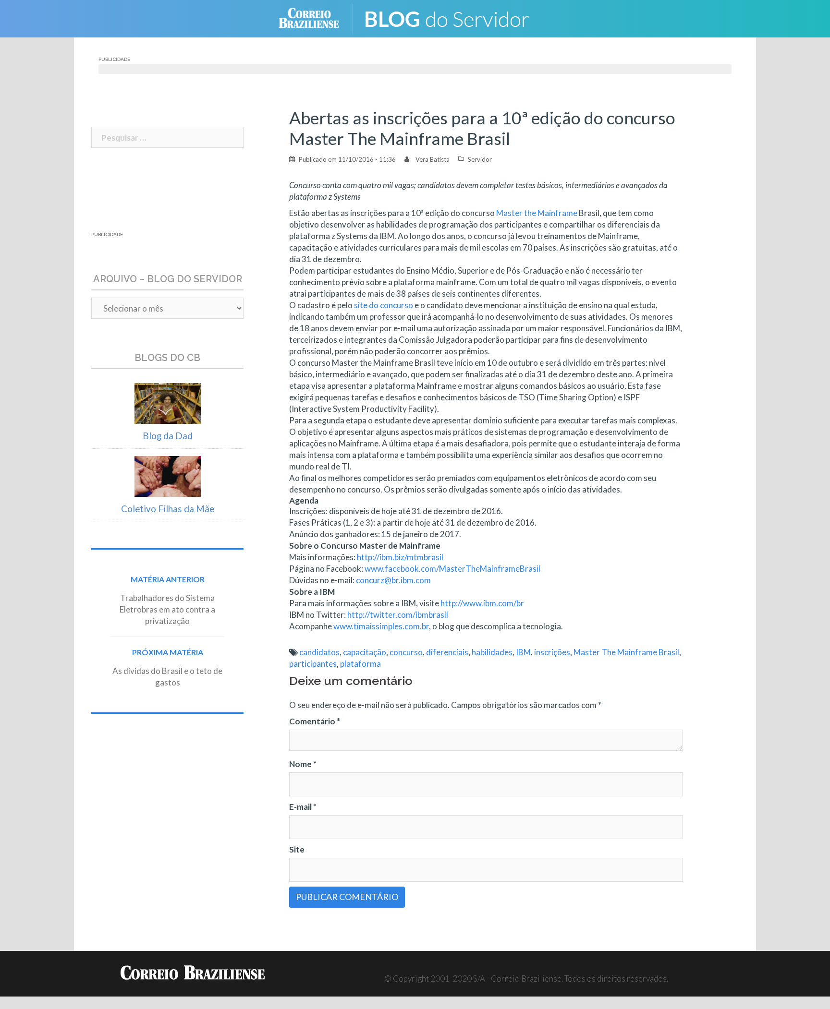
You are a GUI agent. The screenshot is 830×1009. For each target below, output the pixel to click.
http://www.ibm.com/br (482, 603)
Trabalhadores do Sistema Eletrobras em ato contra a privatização (167, 609)
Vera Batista (432, 159)
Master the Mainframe (536, 213)
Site (297, 849)
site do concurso (383, 305)
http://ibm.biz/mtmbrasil (400, 557)
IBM (523, 652)
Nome (303, 764)
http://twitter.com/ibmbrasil (397, 615)
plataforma (360, 664)
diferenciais (447, 652)
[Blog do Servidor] (453, 17)
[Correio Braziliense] (316, 17)
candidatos (319, 652)
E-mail (303, 807)
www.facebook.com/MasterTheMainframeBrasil (452, 569)
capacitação (364, 652)
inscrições (552, 652)
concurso (406, 652)
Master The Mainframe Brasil (626, 652)
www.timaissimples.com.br (381, 626)
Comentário (314, 721)
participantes (313, 664)
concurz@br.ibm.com (393, 580)
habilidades (492, 652)
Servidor (480, 159)
